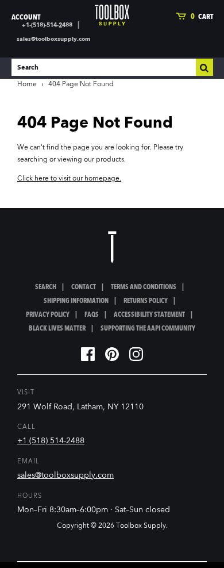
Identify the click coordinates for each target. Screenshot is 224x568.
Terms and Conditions (143, 287)
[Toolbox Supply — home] (112, 15)
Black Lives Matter (57, 328)
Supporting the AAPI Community (148, 328)
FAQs (91, 315)
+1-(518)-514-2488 (47, 25)
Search (45, 287)
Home (27, 84)
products (110, 159)
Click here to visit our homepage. (69, 178)
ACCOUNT (25, 17)
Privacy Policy (47, 315)
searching (32, 159)
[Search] (204, 67)
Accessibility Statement (149, 315)
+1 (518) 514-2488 (50, 441)
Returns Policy (145, 301)
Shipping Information (76, 301)
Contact (83, 287)
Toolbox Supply (141, 526)
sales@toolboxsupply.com (53, 39)
